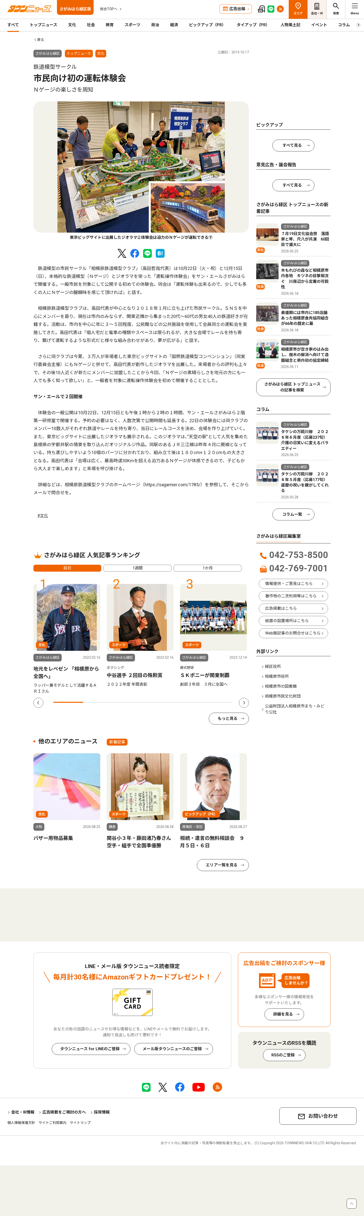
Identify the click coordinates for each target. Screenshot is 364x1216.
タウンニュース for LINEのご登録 (90, 1048)
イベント (319, 25)
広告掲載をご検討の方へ (64, 1112)
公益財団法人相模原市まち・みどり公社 (294, 709)
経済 (174, 25)
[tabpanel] (141, 171)
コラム (344, 25)
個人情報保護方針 (21, 1123)
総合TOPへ (108, 9)
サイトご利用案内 (52, 1123)
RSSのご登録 (283, 1055)
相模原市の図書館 (281, 686)
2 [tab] (98, 702)
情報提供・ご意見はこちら (289, 583)
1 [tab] (68, 702)
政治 (155, 25)
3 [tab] (128, 702)
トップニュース (43, 25)
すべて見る (292, 145)
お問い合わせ (323, 1116)
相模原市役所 (277, 676)
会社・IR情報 (22, 1112)
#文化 (42, 515)
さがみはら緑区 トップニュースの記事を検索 (292, 387)
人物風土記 (290, 25)
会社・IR (317, 13)
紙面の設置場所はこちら (287, 620)
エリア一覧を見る (221, 865)
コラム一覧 (292, 514)
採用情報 (102, 1112)
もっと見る (227, 718)
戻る (40, 40)
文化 (72, 25)
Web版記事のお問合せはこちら (293, 633)
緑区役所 (273, 666)
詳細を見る (283, 1014)
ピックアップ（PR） (207, 25)
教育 (110, 25)
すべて (13, 25)
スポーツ (132, 25)
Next (244, 703)
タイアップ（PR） (253, 25)
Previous (38, 703)
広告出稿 (237, 8)
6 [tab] (218, 702)
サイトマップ (80, 1123)
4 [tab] (158, 702)
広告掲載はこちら (281, 608)
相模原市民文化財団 (283, 696)
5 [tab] (188, 702)
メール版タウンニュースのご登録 (172, 1048)
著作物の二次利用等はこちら (291, 596)
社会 (91, 25)
